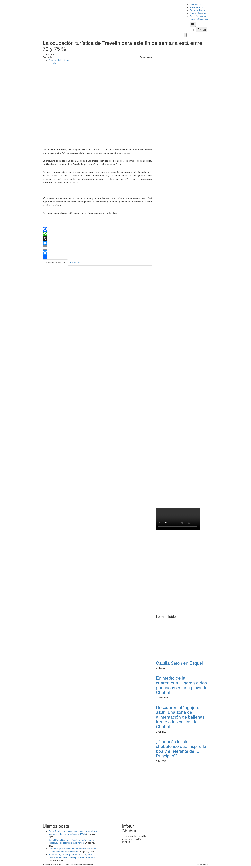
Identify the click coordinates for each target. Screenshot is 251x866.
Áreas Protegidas (198, 16)
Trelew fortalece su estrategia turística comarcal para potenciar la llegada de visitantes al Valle (73, 832)
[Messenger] (97, 243)
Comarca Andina (197, 10)
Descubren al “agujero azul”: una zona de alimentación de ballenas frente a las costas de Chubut (180, 716)
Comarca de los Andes (59, 60)
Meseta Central (197, 7)
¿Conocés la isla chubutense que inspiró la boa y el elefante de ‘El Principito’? (181, 748)
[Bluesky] (97, 252)
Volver (203, 29)
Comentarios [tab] (76, 262)
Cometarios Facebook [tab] (55, 262)
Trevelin (52, 62)
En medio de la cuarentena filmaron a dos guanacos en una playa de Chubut (181, 685)
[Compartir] (97, 257)
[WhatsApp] (97, 234)
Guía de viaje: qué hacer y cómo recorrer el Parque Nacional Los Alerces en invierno (72, 850)
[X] (97, 238)
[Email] (97, 247)
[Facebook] (97, 229)
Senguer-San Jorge (199, 13)
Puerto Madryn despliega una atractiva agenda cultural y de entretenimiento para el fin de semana (72, 856)
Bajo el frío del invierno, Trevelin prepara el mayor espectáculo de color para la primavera (71, 841)
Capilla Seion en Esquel (179, 663)
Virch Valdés (195, 4)
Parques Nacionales (199, 18)
